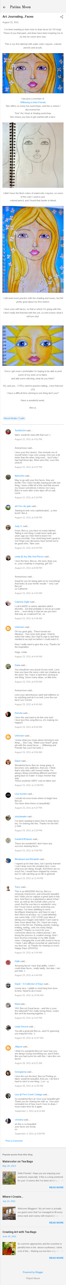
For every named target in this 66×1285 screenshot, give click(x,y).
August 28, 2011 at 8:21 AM (28, 1063)
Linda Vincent (21, 1026)
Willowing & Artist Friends (33, 102)
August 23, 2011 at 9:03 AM (28, 752)
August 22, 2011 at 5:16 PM (28, 497)
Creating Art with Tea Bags (19, 1232)
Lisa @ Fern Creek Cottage (28, 1094)
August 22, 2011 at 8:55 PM (28, 568)
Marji (17, 1004)
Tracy (17, 887)
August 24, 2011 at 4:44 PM (28, 975)
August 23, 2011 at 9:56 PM (28, 850)
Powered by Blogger (33, 1272)
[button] (62, 17)
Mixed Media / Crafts (14, 418)
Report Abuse (33, 1278)
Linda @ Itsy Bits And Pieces (29, 556)
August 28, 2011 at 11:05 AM (29, 1085)
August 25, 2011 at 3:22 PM (28, 1018)
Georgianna (20, 1072)
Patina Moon (20, 7)
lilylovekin (19, 475)
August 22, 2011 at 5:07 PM (28, 467)
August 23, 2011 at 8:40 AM (28, 704)
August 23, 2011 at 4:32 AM (28, 593)
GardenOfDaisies (23, 839)
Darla (17, 665)
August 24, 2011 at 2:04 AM (28, 952)
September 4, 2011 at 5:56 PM (30, 1133)
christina (19, 1119)
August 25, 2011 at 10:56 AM (29, 995)
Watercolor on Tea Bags (17, 1161)
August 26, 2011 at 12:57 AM (29, 1038)
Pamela (18, 713)
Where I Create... (12, 1196)
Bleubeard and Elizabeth (27, 859)
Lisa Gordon (21, 794)
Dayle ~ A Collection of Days (29, 984)
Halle (17, 961)
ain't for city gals (23, 506)
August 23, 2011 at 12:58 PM (29, 785)
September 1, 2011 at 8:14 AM (30, 1111)
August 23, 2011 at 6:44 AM (28, 656)
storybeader (21, 816)
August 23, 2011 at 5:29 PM (28, 830)
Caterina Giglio (22, 601)
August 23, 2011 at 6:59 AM (28, 681)
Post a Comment (14, 1140)
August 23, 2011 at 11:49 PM (29, 878)
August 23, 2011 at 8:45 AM (28, 727)
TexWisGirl (20, 430)
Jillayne (18, 1046)
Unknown (19, 627)
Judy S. (18, 526)
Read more (56, 1187)
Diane (18, 761)
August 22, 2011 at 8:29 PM (28, 548)
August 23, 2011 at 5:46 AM (28, 618)
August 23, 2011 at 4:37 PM (28, 807)
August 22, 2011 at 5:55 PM (28, 517)
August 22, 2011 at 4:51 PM (28, 439)
